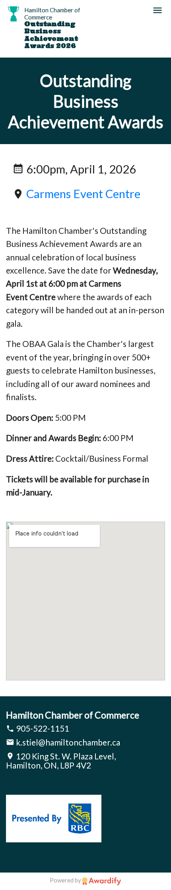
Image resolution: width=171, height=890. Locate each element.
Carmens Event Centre (83, 193)
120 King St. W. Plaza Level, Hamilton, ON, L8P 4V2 (61, 760)
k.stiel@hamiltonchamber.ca (67, 742)
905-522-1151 (41, 728)
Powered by (66, 880)
